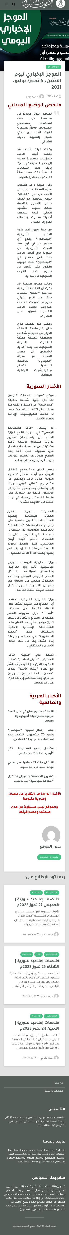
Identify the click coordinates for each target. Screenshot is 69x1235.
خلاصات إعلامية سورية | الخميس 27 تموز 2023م (37, 903)
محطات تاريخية (54, 1091)
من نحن (58, 1083)
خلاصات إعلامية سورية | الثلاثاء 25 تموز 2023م (37, 964)
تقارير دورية (36, 893)
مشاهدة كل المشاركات (49, 857)
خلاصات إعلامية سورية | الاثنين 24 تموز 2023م (37, 1026)
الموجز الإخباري (53, 67)
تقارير (38, 954)
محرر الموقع (32, 97)
